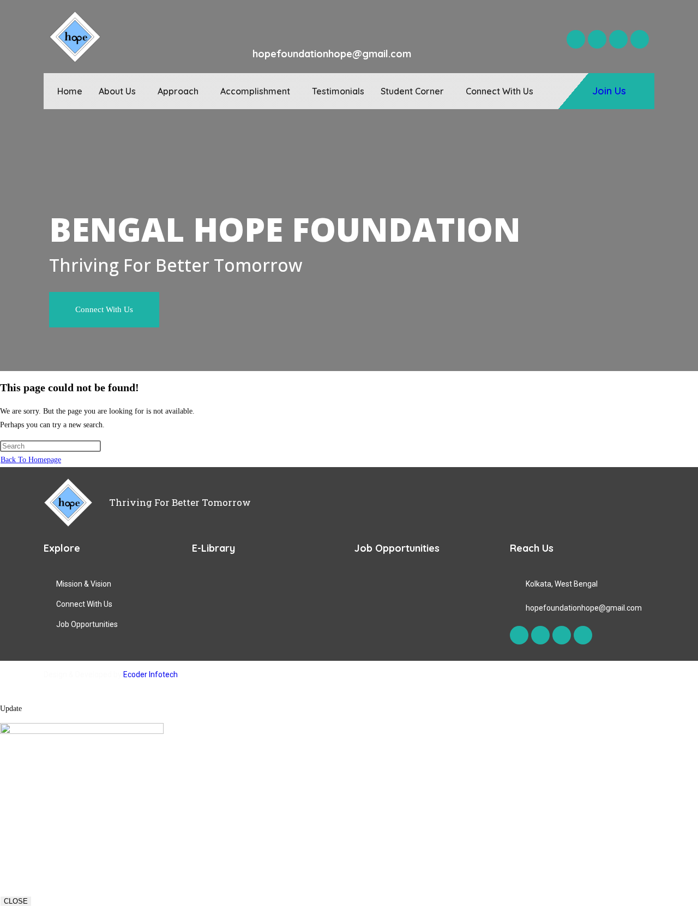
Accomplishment (255, 91)
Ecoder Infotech (150, 674)
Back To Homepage (31, 460)
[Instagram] (597, 39)
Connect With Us (499, 91)
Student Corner (412, 91)
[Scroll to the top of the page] (3, 695)
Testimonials (338, 91)
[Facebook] (576, 39)
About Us (117, 91)
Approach (178, 91)
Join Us (609, 91)
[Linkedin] (639, 39)
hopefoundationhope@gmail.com (331, 53)
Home (69, 91)
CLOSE (16, 901)
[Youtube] (618, 39)
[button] (120, 91)
